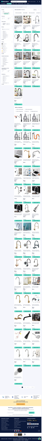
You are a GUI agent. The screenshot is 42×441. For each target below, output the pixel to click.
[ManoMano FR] (15, 431)
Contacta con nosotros (4, 423)
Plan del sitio (10, 438)
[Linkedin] (27, 427)
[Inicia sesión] (37, 1)
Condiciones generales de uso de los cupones (7, 429)
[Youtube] (33, 427)
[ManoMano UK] (18, 431)
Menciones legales (15, 438)
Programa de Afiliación (4, 428)
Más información (31, 415)
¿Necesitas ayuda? (3, 422)
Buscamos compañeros (4, 427)
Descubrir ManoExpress (17, 427)
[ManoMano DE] (20, 431)
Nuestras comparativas (17, 422)
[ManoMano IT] (17, 431)
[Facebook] (29, 427)
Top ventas (15, 426)
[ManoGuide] (39, 439)
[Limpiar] (26, 1)
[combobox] (36, 10)
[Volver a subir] (39, 431)
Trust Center (29, 438)
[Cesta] (39, 1)
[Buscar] (11, 1)
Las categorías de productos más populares (20, 421)
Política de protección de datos (22, 438)
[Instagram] (31, 427)
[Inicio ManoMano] (5, 1)
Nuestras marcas (16, 423)
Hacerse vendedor (3, 426)
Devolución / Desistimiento (5, 421)
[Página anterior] (20, 387)
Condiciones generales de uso (36, 438)
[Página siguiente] (33, 387)
